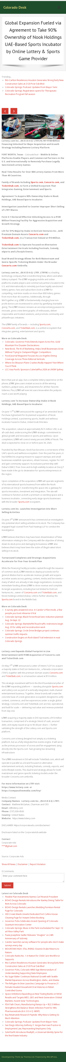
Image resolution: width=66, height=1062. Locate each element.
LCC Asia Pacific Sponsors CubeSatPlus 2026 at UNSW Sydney (34, 369)
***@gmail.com (9, 846)
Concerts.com (8, 328)
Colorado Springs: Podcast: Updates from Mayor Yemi (31, 87)
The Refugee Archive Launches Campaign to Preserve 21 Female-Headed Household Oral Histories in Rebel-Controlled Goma (32, 987)
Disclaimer (23, 864)
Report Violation (38, 864)
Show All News (8, 864)
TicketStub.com (27, 328)
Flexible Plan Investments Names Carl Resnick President (31, 896)
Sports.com (44, 324)
